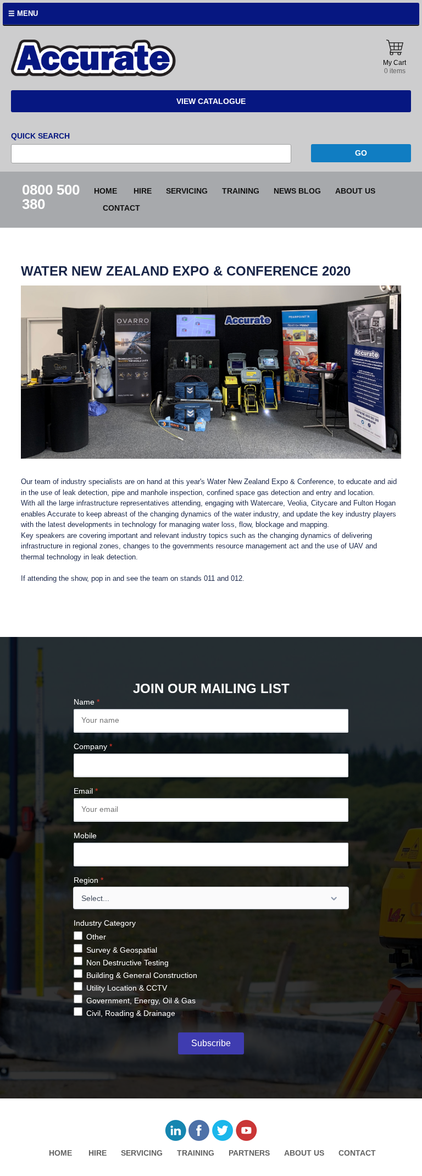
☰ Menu (23, 13)
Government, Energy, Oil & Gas (141, 1000)
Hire (143, 190)
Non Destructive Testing (127, 962)
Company (93, 746)
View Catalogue (211, 101)
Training (240, 190)
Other (96, 936)
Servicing (187, 190)
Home (105, 190)
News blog (297, 190)
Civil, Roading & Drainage (130, 1013)
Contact (121, 208)
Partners (249, 1152)
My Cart (394, 67)
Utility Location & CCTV (126, 987)
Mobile (85, 835)
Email (86, 791)
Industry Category (105, 923)
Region (88, 880)
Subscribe (211, 1043)
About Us (355, 190)
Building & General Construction (141, 975)
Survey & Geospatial (121, 950)
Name (86, 701)
